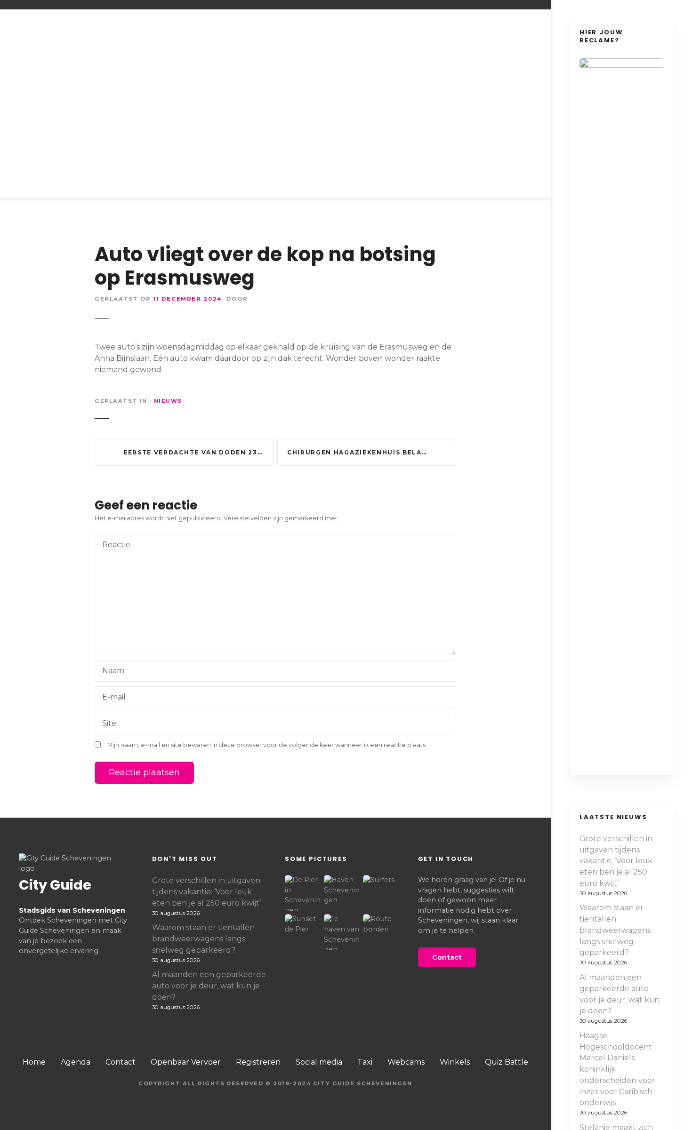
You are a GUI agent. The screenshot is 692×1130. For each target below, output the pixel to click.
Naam (110, 671)
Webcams (406, 1062)
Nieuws (168, 401)
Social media (319, 1062)
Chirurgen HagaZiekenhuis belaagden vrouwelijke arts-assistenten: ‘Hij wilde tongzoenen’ (371, 452)
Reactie (113, 545)
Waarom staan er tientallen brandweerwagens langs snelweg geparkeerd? (615, 930)
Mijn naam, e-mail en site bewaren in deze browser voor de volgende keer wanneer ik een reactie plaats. (267, 744)
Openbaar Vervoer (186, 1062)
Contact (120, 1062)
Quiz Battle (506, 1062)
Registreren (258, 1062)
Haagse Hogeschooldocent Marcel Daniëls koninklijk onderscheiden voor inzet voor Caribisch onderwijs (617, 1069)
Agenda (75, 1062)
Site (109, 723)
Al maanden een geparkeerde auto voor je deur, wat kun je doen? (619, 994)
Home (34, 1062)
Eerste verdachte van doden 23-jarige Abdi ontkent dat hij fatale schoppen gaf (198, 452)
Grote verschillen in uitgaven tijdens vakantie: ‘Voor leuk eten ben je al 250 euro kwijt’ (615, 861)
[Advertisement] (275, 117)
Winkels (455, 1062)
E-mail (111, 697)
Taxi (364, 1062)
